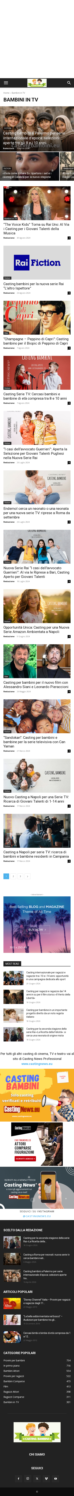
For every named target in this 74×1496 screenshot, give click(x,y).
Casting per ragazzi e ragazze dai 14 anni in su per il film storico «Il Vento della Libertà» (48, 994)
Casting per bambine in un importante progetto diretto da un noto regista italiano (46, 1013)
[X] (37, 1478)
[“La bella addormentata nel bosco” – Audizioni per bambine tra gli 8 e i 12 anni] (12, 1320)
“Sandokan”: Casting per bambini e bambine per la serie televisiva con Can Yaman (34, 741)
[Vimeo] (46, 1478)
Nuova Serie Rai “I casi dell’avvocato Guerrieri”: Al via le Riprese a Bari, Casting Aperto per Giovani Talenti (36, 572)
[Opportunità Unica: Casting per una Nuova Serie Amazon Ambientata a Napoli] (37, 606)
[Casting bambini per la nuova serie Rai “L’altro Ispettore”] (37, 263)
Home (6, 92)
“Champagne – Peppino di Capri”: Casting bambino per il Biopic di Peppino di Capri (35, 341)
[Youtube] (55, 1478)
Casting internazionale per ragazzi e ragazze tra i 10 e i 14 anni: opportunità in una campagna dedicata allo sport (47, 976)
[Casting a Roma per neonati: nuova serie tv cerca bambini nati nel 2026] (12, 1259)
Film (6, 333)
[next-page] (27, 876)
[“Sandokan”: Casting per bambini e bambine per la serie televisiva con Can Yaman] (37, 716)
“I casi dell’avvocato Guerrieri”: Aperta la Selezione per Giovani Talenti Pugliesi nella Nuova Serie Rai (35, 453)
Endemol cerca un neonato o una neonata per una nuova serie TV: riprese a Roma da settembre (36, 512)
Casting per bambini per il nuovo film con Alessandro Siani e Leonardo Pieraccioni (35, 684)
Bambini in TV (10, 218)
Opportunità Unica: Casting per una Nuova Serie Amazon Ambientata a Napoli (36, 629)
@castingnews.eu (37, 1216)
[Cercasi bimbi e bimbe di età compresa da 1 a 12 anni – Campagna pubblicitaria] (12, 1337)
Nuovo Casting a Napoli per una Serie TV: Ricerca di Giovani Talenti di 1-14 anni (36, 799)
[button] (5, 83)
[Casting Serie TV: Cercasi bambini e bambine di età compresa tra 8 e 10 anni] (37, 373)
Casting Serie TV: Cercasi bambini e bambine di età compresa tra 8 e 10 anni (35, 396)
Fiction (7, 128)
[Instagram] (27, 1478)
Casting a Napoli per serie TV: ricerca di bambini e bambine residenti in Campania (36, 854)
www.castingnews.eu (37, 1064)
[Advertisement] (37, 39)
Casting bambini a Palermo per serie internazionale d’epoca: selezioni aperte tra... (45, 1275)
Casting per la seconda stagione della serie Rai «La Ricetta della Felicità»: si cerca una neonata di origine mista (46, 1032)
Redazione (8, 237)
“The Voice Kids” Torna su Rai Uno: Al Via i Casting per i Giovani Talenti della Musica (36, 228)
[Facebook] (18, 1478)
